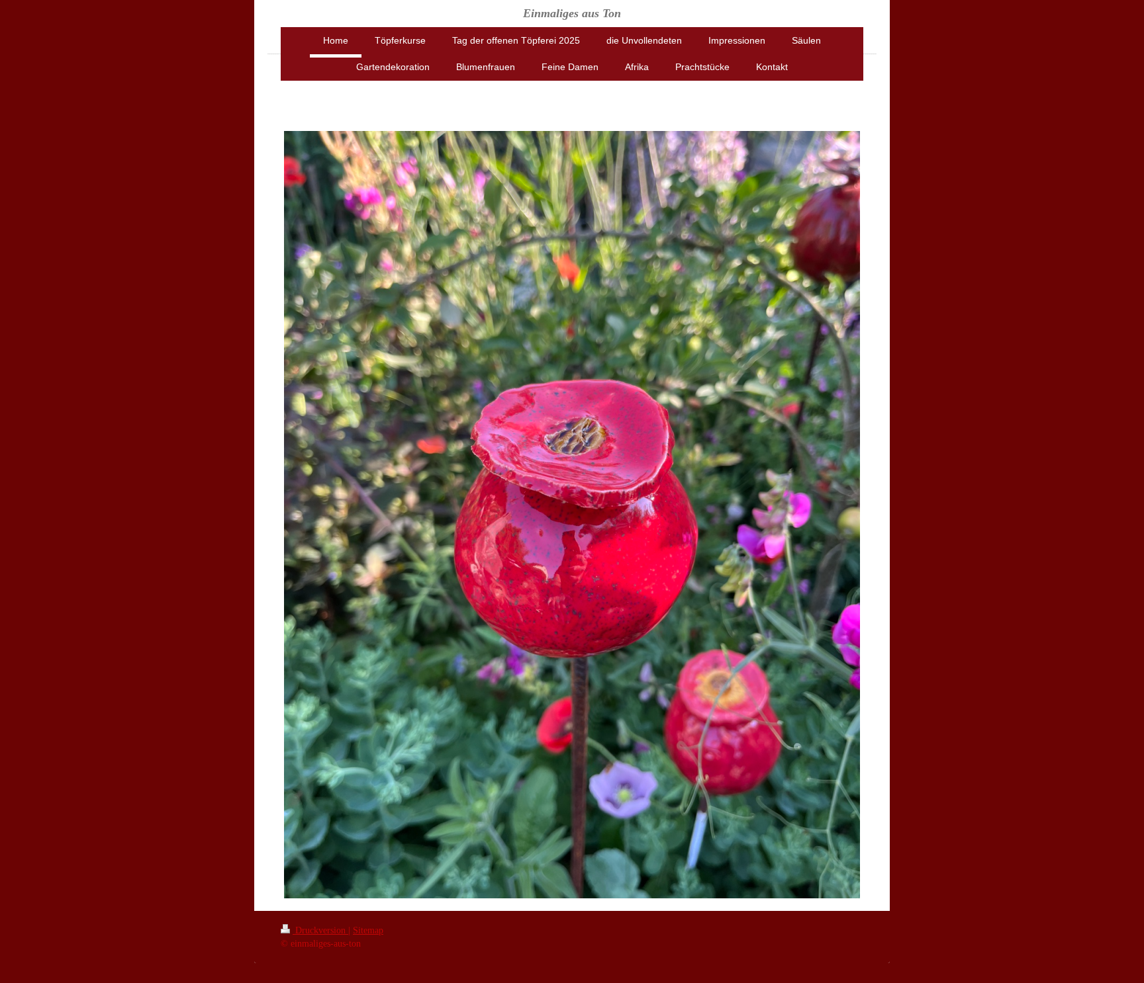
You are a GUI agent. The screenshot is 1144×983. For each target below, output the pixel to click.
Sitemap (368, 930)
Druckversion (320, 930)
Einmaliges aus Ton (572, 13)
